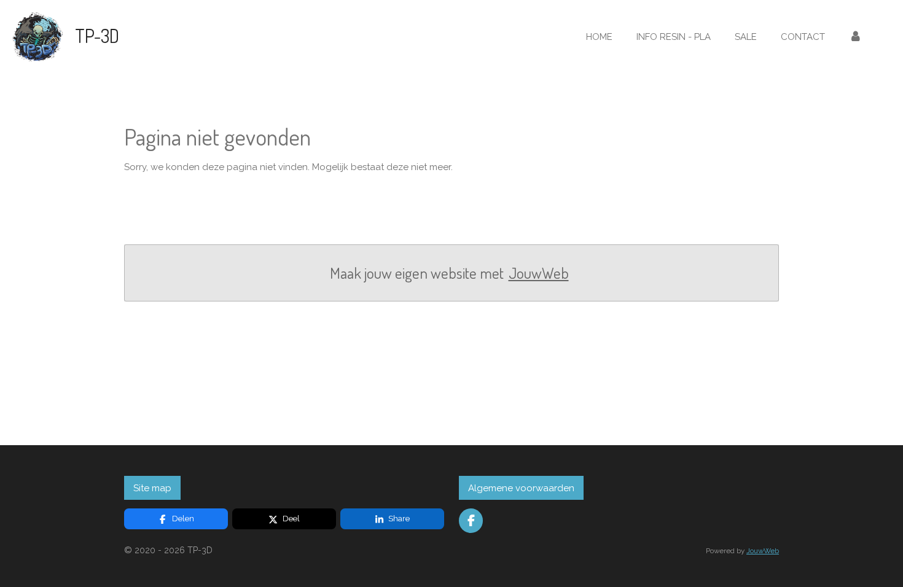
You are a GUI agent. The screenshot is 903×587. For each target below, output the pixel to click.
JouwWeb (539, 272)
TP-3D (97, 35)
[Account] (855, 37)
